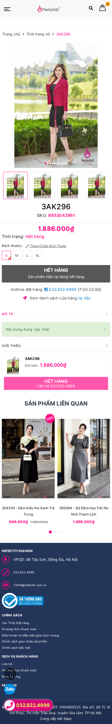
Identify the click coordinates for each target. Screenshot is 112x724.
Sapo (68, 718)
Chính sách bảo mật (16, 647)
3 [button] (50, 163)
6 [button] (57, 163)
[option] (56, 105)
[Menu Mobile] (7, 8)
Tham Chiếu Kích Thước (48, 246)
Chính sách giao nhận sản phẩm (24, 641)
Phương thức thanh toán (19, 629)
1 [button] (45, 163)
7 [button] (59, 163)
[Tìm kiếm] (91, 9)
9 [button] (64, 163)
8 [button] (62, 163)
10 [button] (66, 163)
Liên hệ (7, 664)
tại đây (84, 298)
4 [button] (52, 163)
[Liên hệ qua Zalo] (10, 689)
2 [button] (48, 163)
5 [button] (55, 163)
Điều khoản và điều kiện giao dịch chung (30, 635)
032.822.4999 (62, 289)
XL (38, 255)
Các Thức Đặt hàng (15, 623)
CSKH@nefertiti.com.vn (30, 585)
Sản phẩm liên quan (56, 403)
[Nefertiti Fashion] (48, 9)
